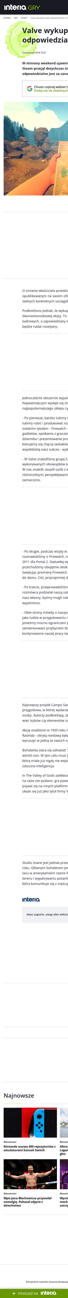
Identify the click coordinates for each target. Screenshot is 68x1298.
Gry (16, 18)
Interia (7, 18)
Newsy (24, 18)
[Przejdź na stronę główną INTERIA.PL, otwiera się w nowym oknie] (15, 7)
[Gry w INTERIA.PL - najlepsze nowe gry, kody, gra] (34, 7)
